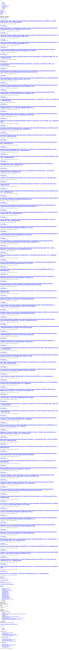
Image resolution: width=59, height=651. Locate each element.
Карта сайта (4, 3)
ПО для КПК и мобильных (6, 596)
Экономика (3, 600)
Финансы (3, 7)
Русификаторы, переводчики (6, 597)
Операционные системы (5, 594)
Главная (3, 2)
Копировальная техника (5, 592)
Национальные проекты (5, 5)
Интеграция (4, 8)
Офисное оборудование (5, 595)
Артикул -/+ (2, 10)
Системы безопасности (5, 598)
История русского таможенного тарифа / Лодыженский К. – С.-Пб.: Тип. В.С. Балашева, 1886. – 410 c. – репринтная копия (29, 546)
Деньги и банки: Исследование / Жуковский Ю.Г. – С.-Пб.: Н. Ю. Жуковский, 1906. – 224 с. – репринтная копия (26, 376)
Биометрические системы (6, 589)
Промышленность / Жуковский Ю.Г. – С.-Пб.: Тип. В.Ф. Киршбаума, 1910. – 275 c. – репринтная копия (24, 573)
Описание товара (2, 25)
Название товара (2, 11)
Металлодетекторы (5, 593)
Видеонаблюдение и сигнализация (7, 590)
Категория (1, 12)
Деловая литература (5, 591)
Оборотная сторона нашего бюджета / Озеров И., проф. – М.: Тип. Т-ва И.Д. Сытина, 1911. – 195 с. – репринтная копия (28, 177)
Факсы (3, 599)
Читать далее (2, 581)
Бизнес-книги (4, 588)
